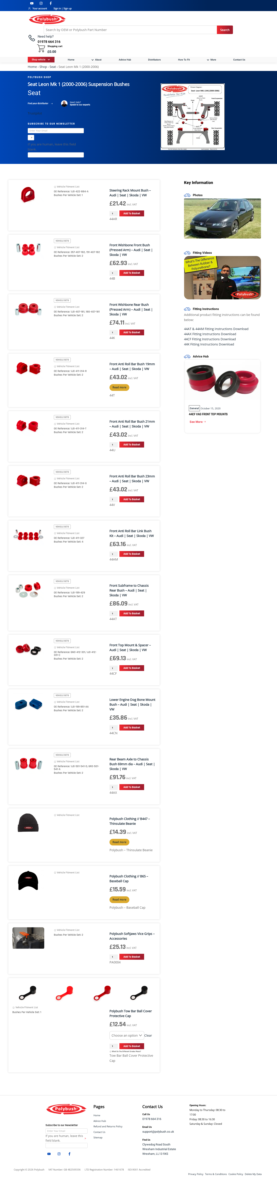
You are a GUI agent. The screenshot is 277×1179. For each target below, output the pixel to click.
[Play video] (222, 277)
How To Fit (184, 59)
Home (71, 59)
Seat (53, 67)
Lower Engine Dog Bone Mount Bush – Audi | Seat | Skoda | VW (132, 704)
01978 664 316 (151, 1119)
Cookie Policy (235, 1174)
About (97, 59)
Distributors (154, 59)
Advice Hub (125, 59)
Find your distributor (38, 103)
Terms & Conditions (216, 1174)
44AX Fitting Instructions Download (210, 334)
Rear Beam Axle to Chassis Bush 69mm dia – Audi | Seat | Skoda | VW (132, 764)
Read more (119, 387)
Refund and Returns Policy (107, 1126)
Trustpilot (35, 113)
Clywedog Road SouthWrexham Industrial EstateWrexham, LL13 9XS (159, 1149)
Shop (43, 67)
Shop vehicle (38, 59)
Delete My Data (253, 1174)
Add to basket (131, 213)
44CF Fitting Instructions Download (210, 339)
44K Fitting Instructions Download (209, 344)
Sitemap (97, 1137)
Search (225, 30)
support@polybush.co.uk (158, 1132)
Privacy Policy (195, 1174)
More (213, 59)
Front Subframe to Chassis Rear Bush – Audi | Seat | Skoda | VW (129, 590)
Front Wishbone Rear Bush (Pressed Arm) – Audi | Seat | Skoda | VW (131, 309)
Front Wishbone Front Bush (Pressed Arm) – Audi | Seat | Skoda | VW (131, 250)
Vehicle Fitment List (67, 186)
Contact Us (239, 59)
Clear (148, 1035)
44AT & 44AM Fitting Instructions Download (216, 329)
